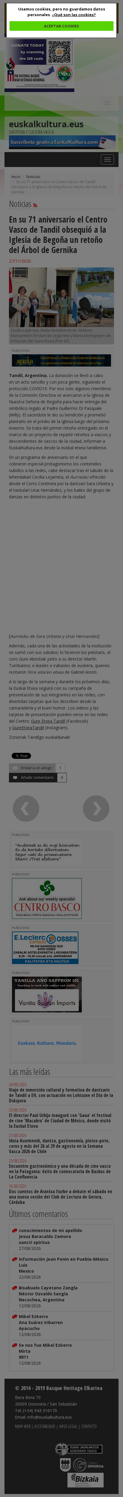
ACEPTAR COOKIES (61, 26)
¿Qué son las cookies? (74, 14)
